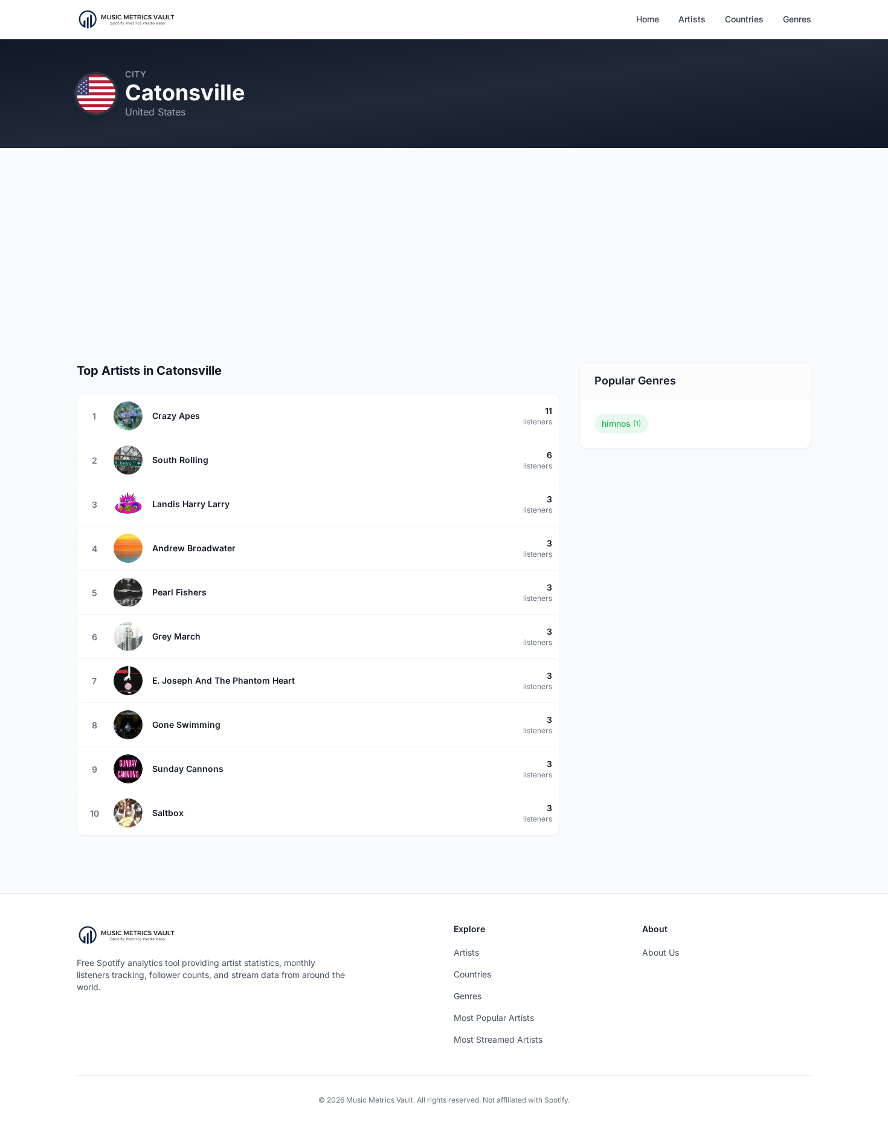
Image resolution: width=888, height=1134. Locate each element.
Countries (744, 19)
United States (155, 112)
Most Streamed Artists (498, 1039)
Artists (692, 19)
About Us (660, 952)
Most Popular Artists (494, 1017)
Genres (797, 19)
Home (647, 19)
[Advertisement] (444, 258)
